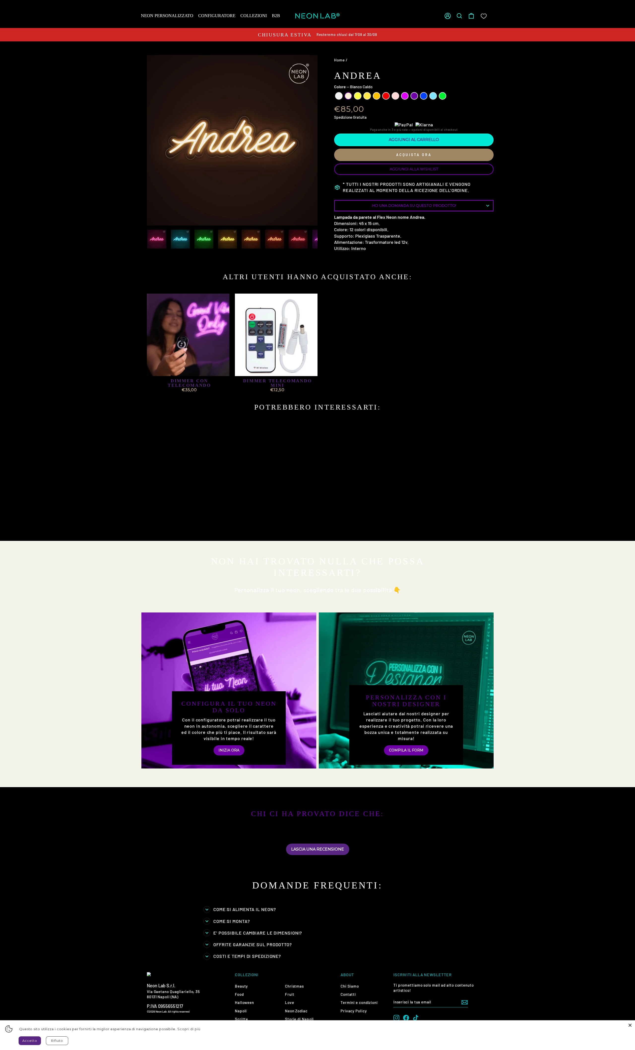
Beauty (241, 986)
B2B (276, 15)
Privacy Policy (354, 1011)
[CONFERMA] (464, 1002)
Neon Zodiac (296, 1011)
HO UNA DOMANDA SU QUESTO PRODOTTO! (414, 205)
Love (289, 1002)
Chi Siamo (350, 986)
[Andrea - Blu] (213, 524)
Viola (414, 96)
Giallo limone (357, 96)
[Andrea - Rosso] (186, 524)
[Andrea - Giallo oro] (172, 524)
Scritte (241, 1019)
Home (339, 60)
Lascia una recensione (317, 849)
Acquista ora (414, 155)
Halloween (244, 1002)
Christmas (294, 986)
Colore (353, 86)
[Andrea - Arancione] (179, 524)
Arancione (376, 96)
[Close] (630, 1025)
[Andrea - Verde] (152, 530)
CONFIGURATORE (216, 15)
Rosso (386, 96)
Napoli (241, 1011)
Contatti (348, 994)
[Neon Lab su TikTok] (416, 1018)
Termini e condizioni (359, 1002)
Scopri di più (188, 1029)
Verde (442, 96)
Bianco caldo (348, 96)
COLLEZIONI (253, 15)
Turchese (433, 96)
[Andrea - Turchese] (219, 524)
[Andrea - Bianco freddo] (152, 524)
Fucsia (405, 96)
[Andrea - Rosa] (192, 524)
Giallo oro (367, 96)
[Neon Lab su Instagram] (396, 1018)
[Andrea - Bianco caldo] (159, 524)
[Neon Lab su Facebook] (406, 1018)
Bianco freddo (339, 96)
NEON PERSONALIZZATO (167, 15)
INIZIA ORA (229, 750)
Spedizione (343, 117)
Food (239, 994)
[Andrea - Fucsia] (199, 524)
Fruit (289, 994)
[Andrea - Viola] (206, 524)
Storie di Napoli (299, 1019)
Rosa (395, 96)
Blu (423, 96)
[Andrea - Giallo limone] (166, 524)
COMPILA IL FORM (406, 750)
